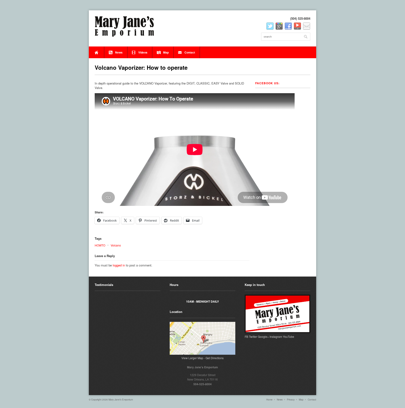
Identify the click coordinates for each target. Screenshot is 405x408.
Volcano (116, 245)
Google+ (263, 337)
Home (96, 52)
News (119, 52)
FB (246, 337)
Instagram (276, 337)
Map (166, 52)
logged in (119, 265)
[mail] (306, 26)
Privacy (291, 399)
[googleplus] (279, 26)
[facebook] (288, 26)
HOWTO (100, 245)
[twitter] (270, 26)
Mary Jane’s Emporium (121, 399)
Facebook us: (267, 83)
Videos (142, 52)
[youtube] (297, 26)
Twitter (253, 337)
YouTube (288, 337)
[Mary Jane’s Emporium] (124, 26)
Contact (189, 52)
